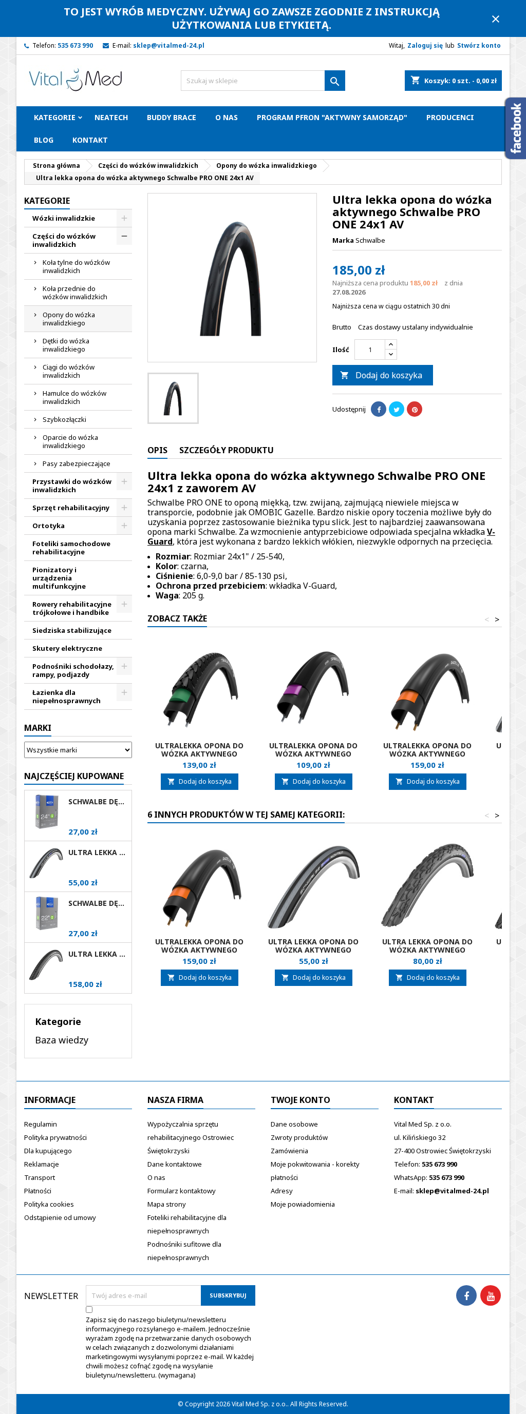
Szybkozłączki (64, 419)
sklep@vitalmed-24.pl (168, 45)
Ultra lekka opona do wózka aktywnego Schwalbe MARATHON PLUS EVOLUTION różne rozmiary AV (97, 954)
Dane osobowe (294, 1124)
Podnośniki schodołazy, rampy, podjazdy (73, 670)
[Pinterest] (414, 409)
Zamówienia (289, 1150)
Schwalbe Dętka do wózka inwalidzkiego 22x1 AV (97, 903)
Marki (37, 727)
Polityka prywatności (55, 1137)
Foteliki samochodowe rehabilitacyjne (71, 547)
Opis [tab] (157, 450)
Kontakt (90, 140)
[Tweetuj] (396, 409)
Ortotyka (48, 525)
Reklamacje (41, 1164)
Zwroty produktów (299, 1137)
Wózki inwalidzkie (63, 218)
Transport (39, 1177)
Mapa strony (166, 1204)
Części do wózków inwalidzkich (64, 240)
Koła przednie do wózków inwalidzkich (75, 292)
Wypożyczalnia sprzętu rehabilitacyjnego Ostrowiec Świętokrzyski (190, 1137)
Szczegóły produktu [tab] (226, 450)
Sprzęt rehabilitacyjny (70, 507)
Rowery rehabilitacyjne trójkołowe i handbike (71, 608)
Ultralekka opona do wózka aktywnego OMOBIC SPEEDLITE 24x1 (313, 754)
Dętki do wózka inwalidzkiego (66, 345)
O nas (226, 117)
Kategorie (55, 117)
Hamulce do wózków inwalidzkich (74, 397)
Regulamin (40, 1124)
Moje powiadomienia (303, 1204)
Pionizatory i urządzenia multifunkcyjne (59, 578)
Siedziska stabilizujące (71, 630)
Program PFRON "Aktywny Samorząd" (332, 117)
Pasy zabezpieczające (76, 463)
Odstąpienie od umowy (60, 1217)
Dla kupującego (48, 1150)
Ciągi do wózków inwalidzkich (69, 371)
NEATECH (111, 117)
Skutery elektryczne (67, 648)
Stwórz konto (479, 45)
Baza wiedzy (61, 1040)
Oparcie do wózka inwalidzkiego (70, 441)
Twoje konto (300, 1100)
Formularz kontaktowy (181, 1190)
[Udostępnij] (378, 409)
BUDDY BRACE (171, 117)
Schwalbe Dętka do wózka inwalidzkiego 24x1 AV (97, 802)
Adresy (282, 1190)
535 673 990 (75, 45)
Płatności (37, 1190)
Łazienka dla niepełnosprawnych (66, 696)
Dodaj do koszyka (381, 375)
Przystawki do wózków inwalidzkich (71, 485)
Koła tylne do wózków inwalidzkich (76, 266)
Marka (343, 240)
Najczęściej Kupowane (74, 776)
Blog (43, 140)
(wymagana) (170, 1347)
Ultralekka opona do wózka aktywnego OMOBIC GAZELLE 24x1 (427, 754)
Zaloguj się (425, 45)
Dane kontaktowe (174, 1164)
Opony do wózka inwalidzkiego (69, 318)
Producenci (450, 117)
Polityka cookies (49, 1204)
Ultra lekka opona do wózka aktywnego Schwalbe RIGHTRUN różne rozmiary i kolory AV (97, 852)
